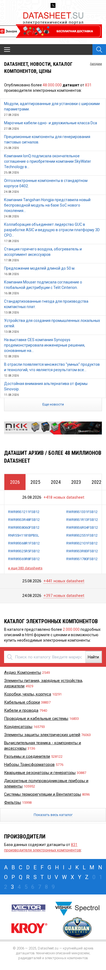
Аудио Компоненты (22, 672)
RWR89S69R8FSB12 (24, 559)
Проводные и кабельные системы (36, 718)
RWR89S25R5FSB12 (24, 551)
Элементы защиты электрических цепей (42, 734)
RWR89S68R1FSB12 (24, 543)
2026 (15, 482)
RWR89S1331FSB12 (82, 512)
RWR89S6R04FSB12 (82, 527)
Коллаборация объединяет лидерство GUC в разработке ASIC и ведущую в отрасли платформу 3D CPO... (52, 229)
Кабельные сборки (22, 702)
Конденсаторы (18, 726)
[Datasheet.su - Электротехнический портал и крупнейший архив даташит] (53, 13)
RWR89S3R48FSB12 (24, 520)
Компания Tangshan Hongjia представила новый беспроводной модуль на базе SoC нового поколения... (47, 205)
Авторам (96, 64)
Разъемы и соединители (27, 756)
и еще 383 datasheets (25, 568)
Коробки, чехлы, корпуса (27, 694)
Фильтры (12, 802)
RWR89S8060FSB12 (23, 527)
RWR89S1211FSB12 (23, 512)
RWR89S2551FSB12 (82, 535)
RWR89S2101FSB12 (82, 543)
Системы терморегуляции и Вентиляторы (42, 794)
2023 (76, 482)
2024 (56, 482)
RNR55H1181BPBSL (23, 535)
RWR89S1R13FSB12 (82, 520)
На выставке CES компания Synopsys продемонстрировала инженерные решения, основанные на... (44, 345)
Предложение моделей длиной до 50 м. (39, 268)
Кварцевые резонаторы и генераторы (40, 772)
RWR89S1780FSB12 (82, 559)
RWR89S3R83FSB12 (82, 551)
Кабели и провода (21, 710)
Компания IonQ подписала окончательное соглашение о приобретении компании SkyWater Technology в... (47, 161)
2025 (35, 482)
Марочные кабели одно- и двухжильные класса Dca (50, 123)
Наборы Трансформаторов (29, 764)
